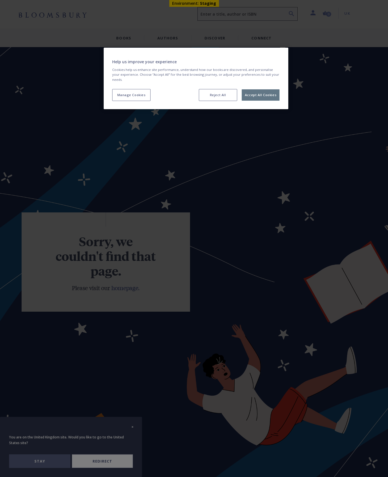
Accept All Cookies (260, 95)
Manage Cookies (131, 95)
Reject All (218, 95)
